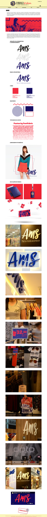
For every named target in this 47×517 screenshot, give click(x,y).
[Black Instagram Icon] (40, 1)
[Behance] (41, 1)
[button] (40, 5)
